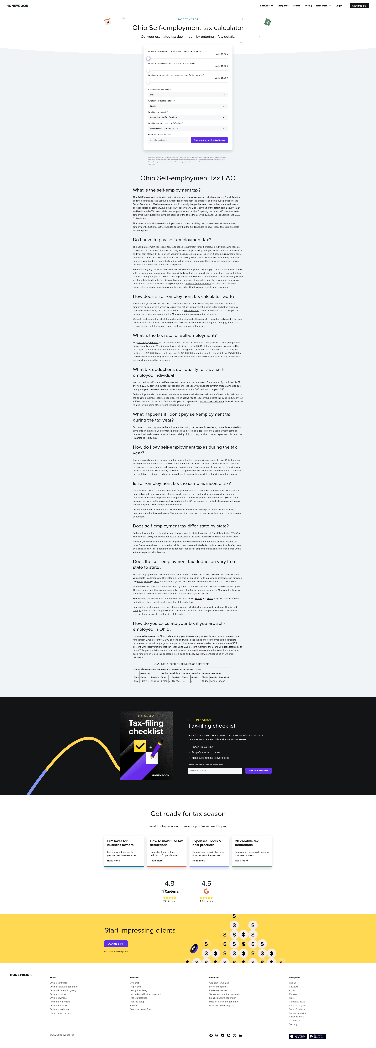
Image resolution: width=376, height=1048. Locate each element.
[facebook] (212, 1036)
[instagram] (218, 1036)
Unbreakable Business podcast (145, 994)
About (292, 990)
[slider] (148, 58)
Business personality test (222, 1005)
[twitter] (236, 1036)
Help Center (136, 986)
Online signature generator (64, 986)
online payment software (198, 283)
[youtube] (224, 1036)
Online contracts (58, 982)
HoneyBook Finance (60, 1013)
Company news (297, 1001)
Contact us (294, 1020)
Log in (339, 5)
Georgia (137, 610)
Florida (198, 598)
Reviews (293, 986)
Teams (296, 5)
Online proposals (58, 1005)
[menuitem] (266, 5)
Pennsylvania (144, 581)
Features (265, 5)
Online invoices (58, 994)
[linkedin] (242, 1036)
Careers (293, 994)
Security (293, 1024)
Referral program (297, 1005)
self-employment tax (147, 342)
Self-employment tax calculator (225, 994)
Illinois (228, 607)
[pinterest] (230, 1036)
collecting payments (225, 253)
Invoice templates (218, 986)
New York (208, 607)
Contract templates (219, 982)
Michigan (219, 607)
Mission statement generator (224, 1001)
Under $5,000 (221, 54)
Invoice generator (218, 990)
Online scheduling (59, 1009)
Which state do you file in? (160, 90)
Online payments (58, 997)
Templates (283, 5)
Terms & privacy (297, 1009)
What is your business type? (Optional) (165, 123)
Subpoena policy (297, 1013)
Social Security (191, 310)
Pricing (308, 5)
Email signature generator (222, 997)
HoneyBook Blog (138, 990)
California (171, 578)
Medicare (177, 314)
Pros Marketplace (138, 997)
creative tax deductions (212, 401)
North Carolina (207, 578)
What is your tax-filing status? (161, 101)
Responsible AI (296, 1016)
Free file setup (137, 1001)
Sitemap (134, 1005)
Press (291, 997)
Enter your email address (159, 134)
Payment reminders (60, 1001)
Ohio (156, 581)
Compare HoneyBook (141, 1009)
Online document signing (63, 990)
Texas (210, 598)
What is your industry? (158, 112)
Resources (321, 5)
